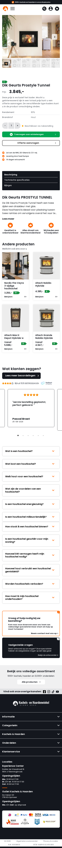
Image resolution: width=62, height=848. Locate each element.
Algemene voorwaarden (27, 841)
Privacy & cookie (50, 841)
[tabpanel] (31, 408)
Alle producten (29, 682)
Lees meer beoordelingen (20, 375)
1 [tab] (18, 435)
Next (53, 36)
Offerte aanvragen (28, 142)
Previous (4, 36)
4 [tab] (33, 435)
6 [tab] (43, 435)
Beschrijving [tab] (10, 174)
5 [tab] (38, 435)
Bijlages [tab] (8, 185)
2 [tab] (23, 435)
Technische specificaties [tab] (17, 180)
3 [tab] (28, 435)
